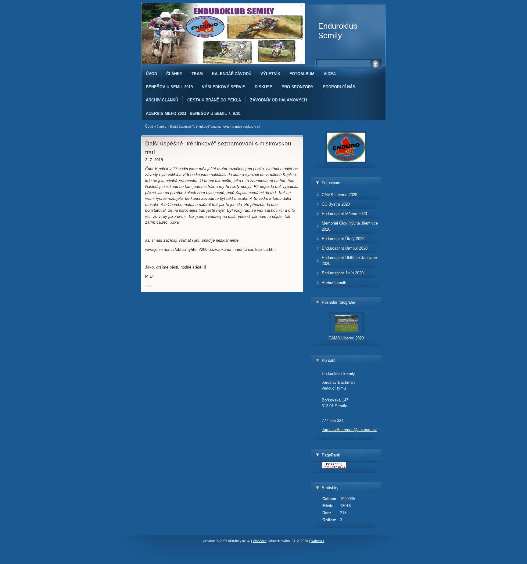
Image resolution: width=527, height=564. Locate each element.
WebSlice (260, 541)
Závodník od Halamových (278, 100)
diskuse (263, 87)
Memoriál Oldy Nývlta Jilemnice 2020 (350, 226)
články (174, 73)
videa (330, 73)
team (197, 73)
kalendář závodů (231, 73)
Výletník (270, 73)
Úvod (151, 73)
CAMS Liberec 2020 (339, 194)
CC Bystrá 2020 (336, 204)
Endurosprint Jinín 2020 (343, 273)
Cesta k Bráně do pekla (214, 100)
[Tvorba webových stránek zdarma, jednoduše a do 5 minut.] (249, 541)
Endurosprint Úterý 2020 (343, 238)
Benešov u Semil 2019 (169, 87)
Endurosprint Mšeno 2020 (344, 213)
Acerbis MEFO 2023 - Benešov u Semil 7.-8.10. (194, 113)
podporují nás (339, 87)
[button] (148, 286)
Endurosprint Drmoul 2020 (344, 248)
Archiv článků (162, 100)
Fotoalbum (301, 73)
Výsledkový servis (224, 87)
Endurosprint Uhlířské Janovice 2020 (349, 260)
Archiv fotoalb (334, 282)
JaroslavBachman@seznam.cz (349, 429)
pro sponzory (297, 87)
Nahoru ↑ (317, 541)
